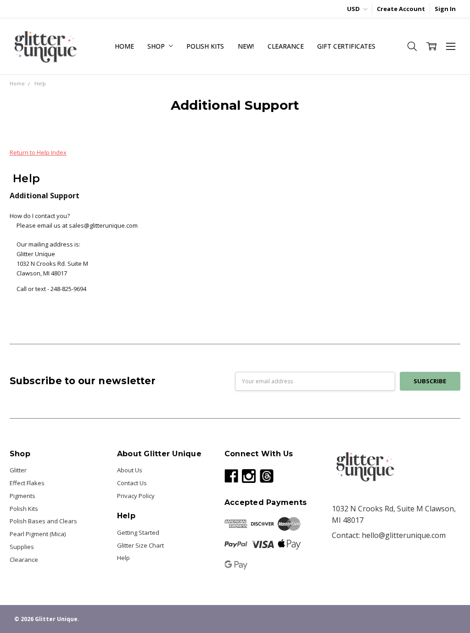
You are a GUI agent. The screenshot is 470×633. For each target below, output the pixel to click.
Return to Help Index (38, 152)
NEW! (245, 46)
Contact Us (132, 483)
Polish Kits (205, 46)
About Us (129, 470)
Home (124, 46)
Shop (156, 46)
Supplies (22, 547)
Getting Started (138, 532)
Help (123, 558)
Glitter (18, 470)
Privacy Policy (136, 496)
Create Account (401, 9)
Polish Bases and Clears (43, 521)
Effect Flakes (27, 483)
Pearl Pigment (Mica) (38, 534)
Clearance (286, 46)
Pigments (22, 496)
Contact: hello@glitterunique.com (389, 535)
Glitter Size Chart (140, 545)
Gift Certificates (346, 46)
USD (354, 9)
